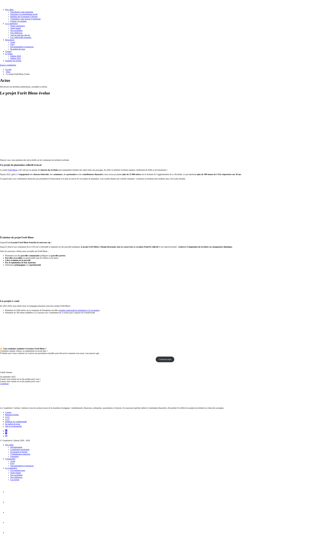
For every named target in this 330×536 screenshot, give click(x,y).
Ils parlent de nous (17, 49)
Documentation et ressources (22, 47)
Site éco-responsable (13, 426)
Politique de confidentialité (16, 422)
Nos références (16, 33)
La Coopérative (11, 23)
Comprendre (10, 459)
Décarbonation (16, 447)
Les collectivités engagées (20, 37)
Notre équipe (15, 28)
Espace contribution (8, 65)
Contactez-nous (165, 359)
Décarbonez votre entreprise (21, 12)
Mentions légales (12, 415)
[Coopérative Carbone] (165, 3)
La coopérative (11, 468)
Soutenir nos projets (13, 61)
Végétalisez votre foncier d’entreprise (25, 19)
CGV (7, 419)
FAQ (12, 44)
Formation (14, 456)
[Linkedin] (6, 431)
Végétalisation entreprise (20, 454)
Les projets (14, 480)
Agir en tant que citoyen (20, 35)
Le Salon (9, 54)
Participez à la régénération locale (24, 14)
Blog (8, 72)
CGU (7, 417)
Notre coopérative (17, 26)
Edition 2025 (15, 58)
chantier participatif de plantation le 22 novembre (79, 310)
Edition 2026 (15, 56)
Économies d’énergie (18, 452)
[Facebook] (6, 433)
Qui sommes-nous (17, 470)
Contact (8, 51)
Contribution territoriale (19, 449)
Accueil (8, 69)
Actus (12, 42)
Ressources (9, 40)
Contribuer (4, 384)
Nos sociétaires (16, 30)
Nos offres (9, 10)
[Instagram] (6, 436)
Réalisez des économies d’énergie (24, 16)
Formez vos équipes (18, 21)
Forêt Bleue (12, 170)
